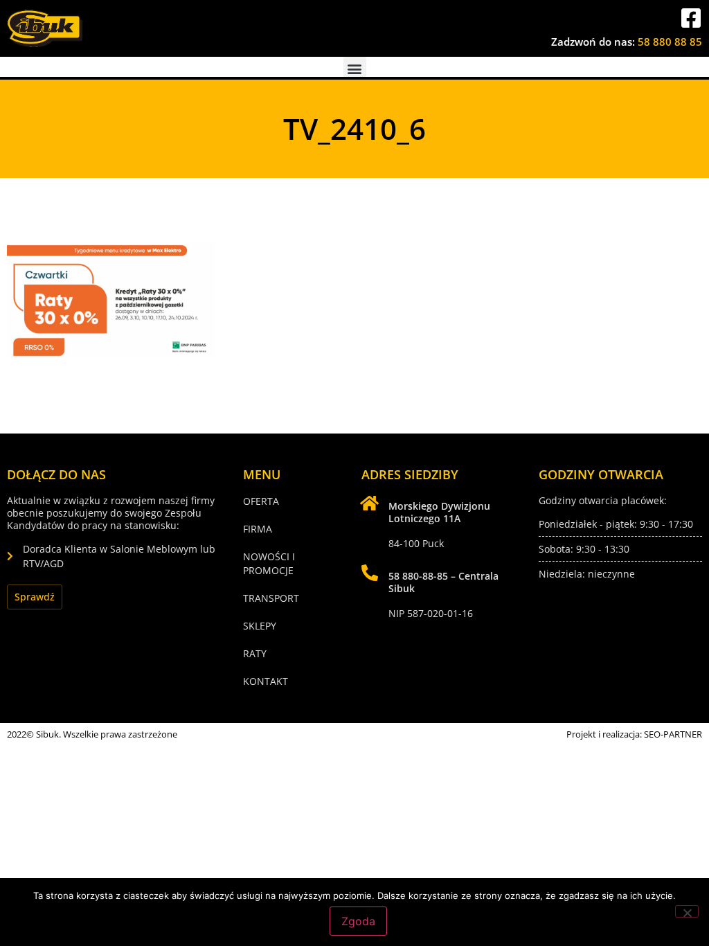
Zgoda (358, 921)
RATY (255, 653)
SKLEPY (259, 625)
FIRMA (257, 528)
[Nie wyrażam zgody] (687, 911)
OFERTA (261, 501)
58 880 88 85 (670, 41)
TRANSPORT (271, 598)
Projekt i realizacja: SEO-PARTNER (634, 734)
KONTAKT (265, 681)
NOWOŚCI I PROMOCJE (269, 563)
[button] (354, 68)
